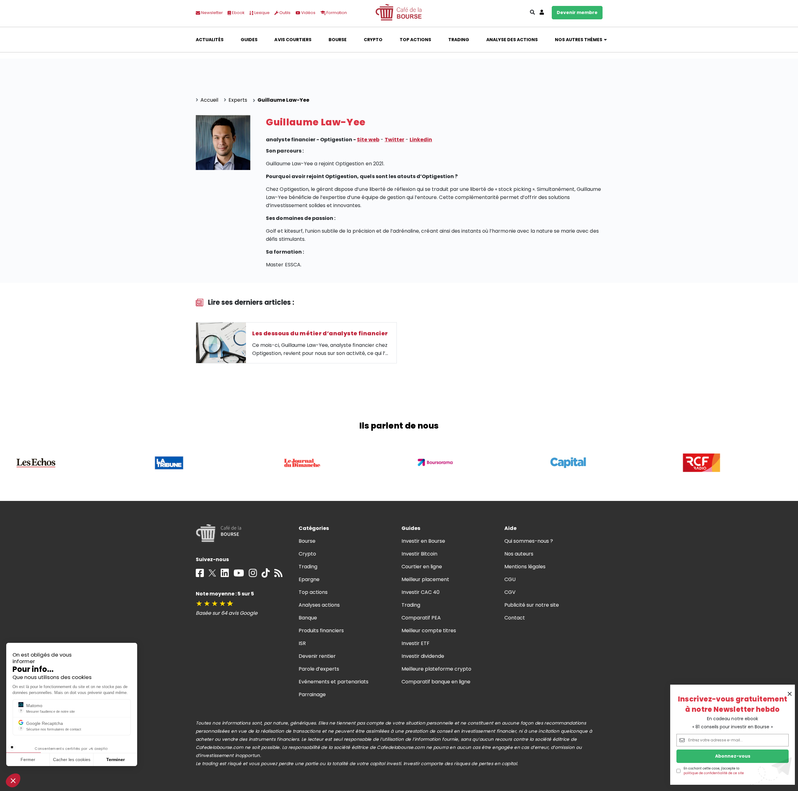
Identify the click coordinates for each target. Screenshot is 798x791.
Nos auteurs (518, 553)
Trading (458, 39)
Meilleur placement (425, 579)
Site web (368, 139)
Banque (308, 617)
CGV (510, 592)
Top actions (415, 39)
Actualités (210, 39)
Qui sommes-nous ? (528, 541)
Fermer (28, 759)
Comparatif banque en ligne (436, 681)
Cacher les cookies (71, 759)
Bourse (338, 39)
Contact (514, 617)
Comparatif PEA (421, 617)
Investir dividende (423, 656)
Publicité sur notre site (531, 605)
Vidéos (307, 13)
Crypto (373, 39)
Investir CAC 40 (420, 592)
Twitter (394, 139)
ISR (302, 643)
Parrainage (312, 694)
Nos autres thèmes (579, 39)
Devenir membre (577, 12)
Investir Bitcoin (419, 553)
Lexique (261, 13)
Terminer (115, 759)
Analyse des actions (512, 39)
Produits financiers (321, 630)
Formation (336, 13)
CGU (510, 579)
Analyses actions (319, 605)
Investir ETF (415, 643)
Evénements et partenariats (334, 681)
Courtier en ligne (421, 566)
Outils (284, 13)
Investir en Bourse (423, 541)
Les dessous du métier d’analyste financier (320, 333)
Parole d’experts (319, 668)
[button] (13, 780)
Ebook (238, 13)
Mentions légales (525, 566)
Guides (249, 39)
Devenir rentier (317, 656)
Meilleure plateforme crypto (436, 668)
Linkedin (421, 139)
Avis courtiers (292, 39)
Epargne (309, 579)
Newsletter (211, 13)
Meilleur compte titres (428, 630)
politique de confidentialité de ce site (714, 773)
